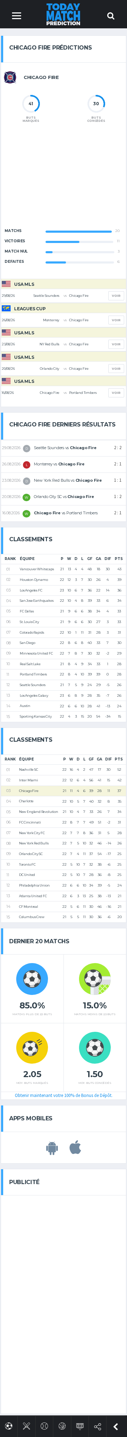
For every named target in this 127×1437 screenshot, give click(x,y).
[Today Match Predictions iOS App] (75, 1151)
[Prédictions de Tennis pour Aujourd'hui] (44, 1425)
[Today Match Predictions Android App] (52, 1151)
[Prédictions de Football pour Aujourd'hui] (8, 1425)
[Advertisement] (63, 181)
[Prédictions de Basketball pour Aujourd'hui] (62, 1425)
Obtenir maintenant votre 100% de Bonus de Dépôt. (64, 1095)
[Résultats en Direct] (79, 1425)
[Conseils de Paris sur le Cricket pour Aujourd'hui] (26, 1425)
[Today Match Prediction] (64, 14)
